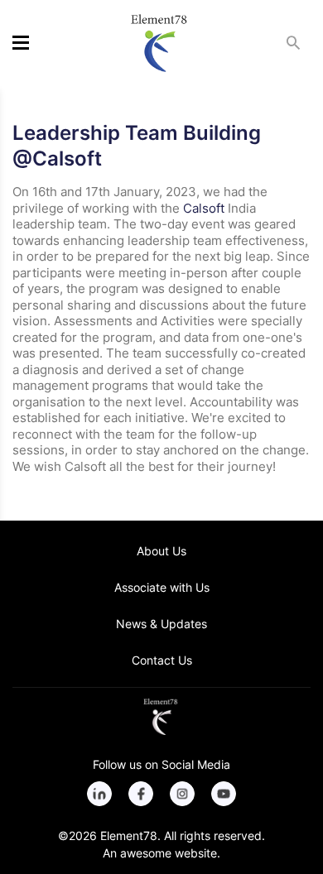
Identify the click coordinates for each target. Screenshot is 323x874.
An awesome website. (161, 853)
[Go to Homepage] (161, 716)
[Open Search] (293, 45)
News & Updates (161, 624)
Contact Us (162, 660)
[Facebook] (140, 793)
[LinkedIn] (99, 793)
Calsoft (203, 208)
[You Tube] (223, 793)
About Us (161, 551)
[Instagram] (182, 793)
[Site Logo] (159, 43)
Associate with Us (162, 587)
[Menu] (20, 44)
